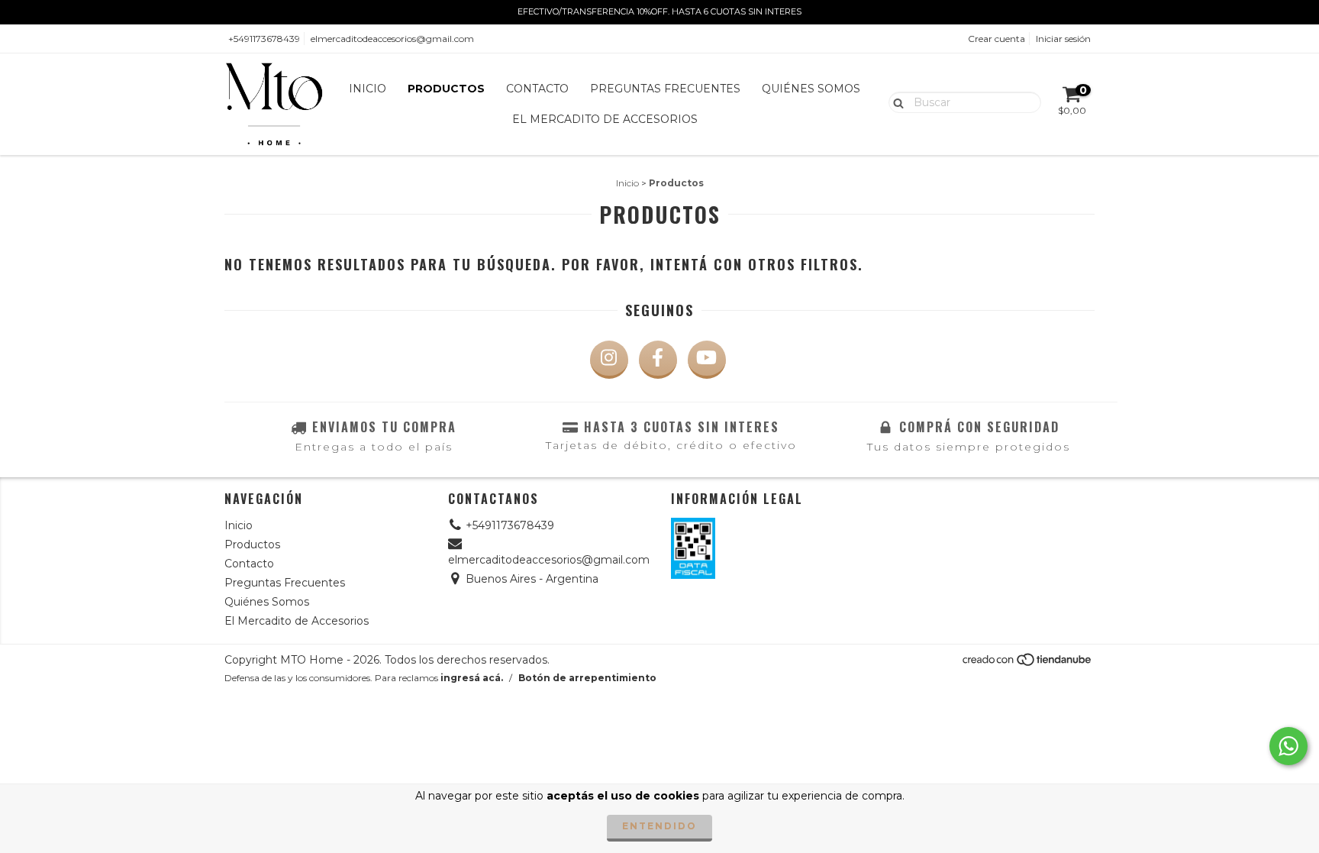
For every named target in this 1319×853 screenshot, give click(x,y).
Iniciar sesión (1063, 38)
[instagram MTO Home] (609, 360)
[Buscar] (894, 101)
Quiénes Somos (811, 88)
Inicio (367, 88)
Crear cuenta (996, 38)
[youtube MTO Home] (707, 360)
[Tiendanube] (1028, 663)
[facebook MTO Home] (658, 360)
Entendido (659, 826)
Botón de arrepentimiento (587, 677)
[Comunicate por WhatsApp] (1288, 746)
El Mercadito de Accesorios (605, 119)
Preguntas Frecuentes (665, 88)
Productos (446, 88)
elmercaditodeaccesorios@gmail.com (392, 38)
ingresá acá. (471, 677)
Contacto (537, 88)
